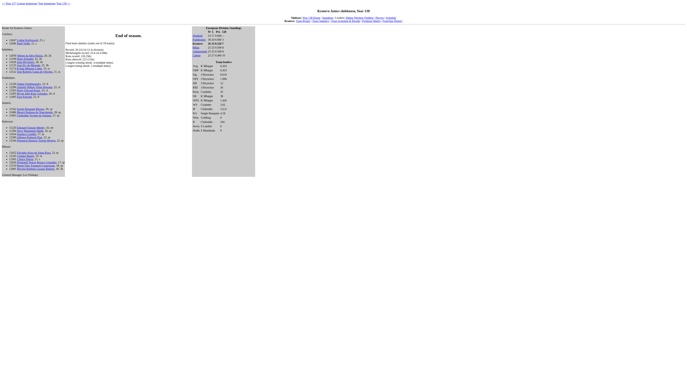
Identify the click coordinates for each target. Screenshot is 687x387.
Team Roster (303, 21)
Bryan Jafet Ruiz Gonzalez (32, 93)
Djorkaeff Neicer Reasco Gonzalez (37, 162)
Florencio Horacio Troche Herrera (36, 140)
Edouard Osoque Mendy (31, 127)
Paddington (199, 39)
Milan (196, 47)
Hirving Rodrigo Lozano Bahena (35, 168)
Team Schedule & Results (345, 21)
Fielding (369, 17)
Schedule (391, 17)
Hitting (350, 17)
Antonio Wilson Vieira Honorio (34, 87)
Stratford (198, 35)
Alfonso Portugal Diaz (29, 137)
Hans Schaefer (25, 58)
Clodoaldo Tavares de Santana (34, 115)
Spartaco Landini (26, 134)
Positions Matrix (371, 21)
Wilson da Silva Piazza (30, 55)
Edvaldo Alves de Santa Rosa (33, 152)
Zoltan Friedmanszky (29, 83)
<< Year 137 (9, 3)
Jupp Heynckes (25, 62)
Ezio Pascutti (24, 96)
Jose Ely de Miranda (28, 65)
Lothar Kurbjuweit (27, 40)
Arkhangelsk (200, 51)
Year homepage (47, 3)
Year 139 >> (63, 3)
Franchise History (393, 21)
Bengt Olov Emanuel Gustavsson (36, 165)
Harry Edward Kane (28, 90)
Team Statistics (320, 21)
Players (380, 17)
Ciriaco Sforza (25, 159)
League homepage (27, 3)
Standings (327, 17)
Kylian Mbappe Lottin (29, 68)
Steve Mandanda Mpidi (30, 130)
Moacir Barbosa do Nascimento (35, 112)
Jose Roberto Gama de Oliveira (34, 71)
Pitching (359, 17)
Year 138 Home (311, 17)
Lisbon (197, 55)
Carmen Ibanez (25, 155)
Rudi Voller (23, 43)
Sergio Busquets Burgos (30, 109)
